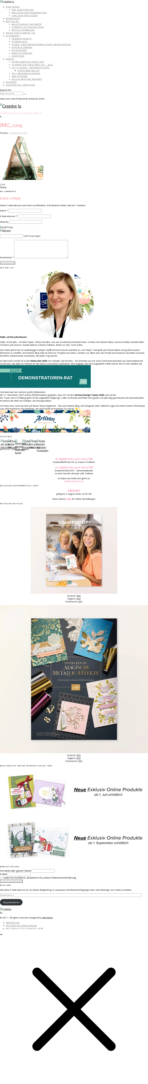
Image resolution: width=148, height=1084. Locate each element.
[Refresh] (5, 230)
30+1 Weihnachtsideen (26, 73)
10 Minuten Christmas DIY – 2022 (32, 64)
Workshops (13, 18)
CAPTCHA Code (31, 236)
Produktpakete (22, 38)
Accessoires (19, 50)
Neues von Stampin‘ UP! (20, 33)
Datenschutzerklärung (21, 925)
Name (4, 210)
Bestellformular (23, 30)
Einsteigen (13, 6)
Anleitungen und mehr (26, 24)
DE (78, 595)
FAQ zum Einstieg (23, 9)
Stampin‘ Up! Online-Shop (28, 27)
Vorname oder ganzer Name (15, 870)
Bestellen (12, 21)
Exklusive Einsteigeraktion (29, 12)
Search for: (6, 90)
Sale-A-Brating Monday (27, 79)
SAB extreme (19, 76)
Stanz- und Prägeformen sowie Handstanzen (41, 44)
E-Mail (3, 874)
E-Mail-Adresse (8, 216)
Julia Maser (47, 917)
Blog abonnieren (11, 902)
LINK (68, 498)
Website (4, 221)
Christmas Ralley (28, 70)
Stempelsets (20, 41)
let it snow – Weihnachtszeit (31, 67)
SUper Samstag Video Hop (28, 61)
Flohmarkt (13, 35)
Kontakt (11, 82)
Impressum (13, 922)
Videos (10, 59)
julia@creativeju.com (74, 481)
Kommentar (7, 257)
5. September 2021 (18, 132)
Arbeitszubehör (22, 53)
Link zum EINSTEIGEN (25, 15)
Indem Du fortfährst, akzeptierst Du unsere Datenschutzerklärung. (39, 877)
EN (78, 598)
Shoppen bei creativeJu (20, 85)
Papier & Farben (22, 47)
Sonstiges (18, 56)
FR (80, 601)
